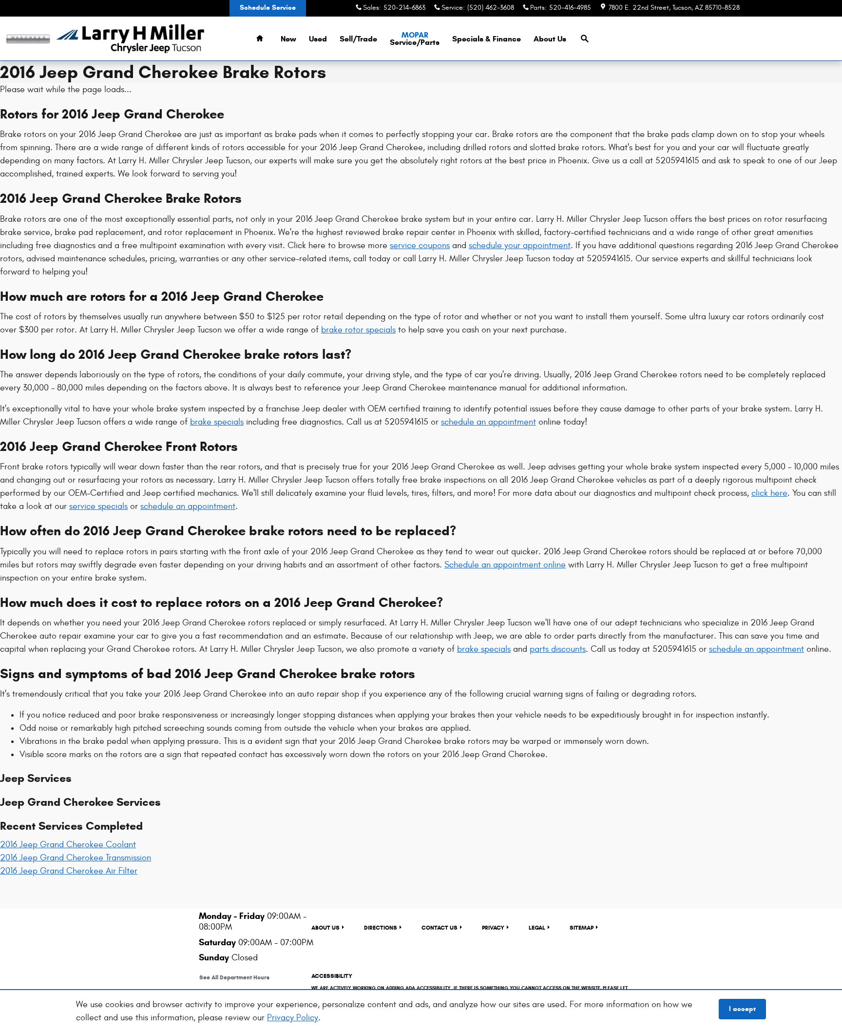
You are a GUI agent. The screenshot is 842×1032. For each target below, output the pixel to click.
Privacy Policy (292, 1018)
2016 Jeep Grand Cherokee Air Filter (68, 871)
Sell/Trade (358, 38)
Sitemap (581, 927)
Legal (537, 927)
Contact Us (439, 927)
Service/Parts (415, 38)
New (288, 38)
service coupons (420, 245)
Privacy (493, 927)
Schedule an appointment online (505, 565)
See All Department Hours (234, 977)
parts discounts (558, 649)
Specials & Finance (486, 38)
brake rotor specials (358, 330)
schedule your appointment (520, 245)
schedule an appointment (488, 422)
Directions (380, 927)
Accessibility (469, 988)
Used (318, 38)
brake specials (217, 422)
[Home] (28, 39)
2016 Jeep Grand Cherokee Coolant (68, 844)
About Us (550, 38)
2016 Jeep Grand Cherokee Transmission (75, 858)
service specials (98, 506)
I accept (742, 1009)
